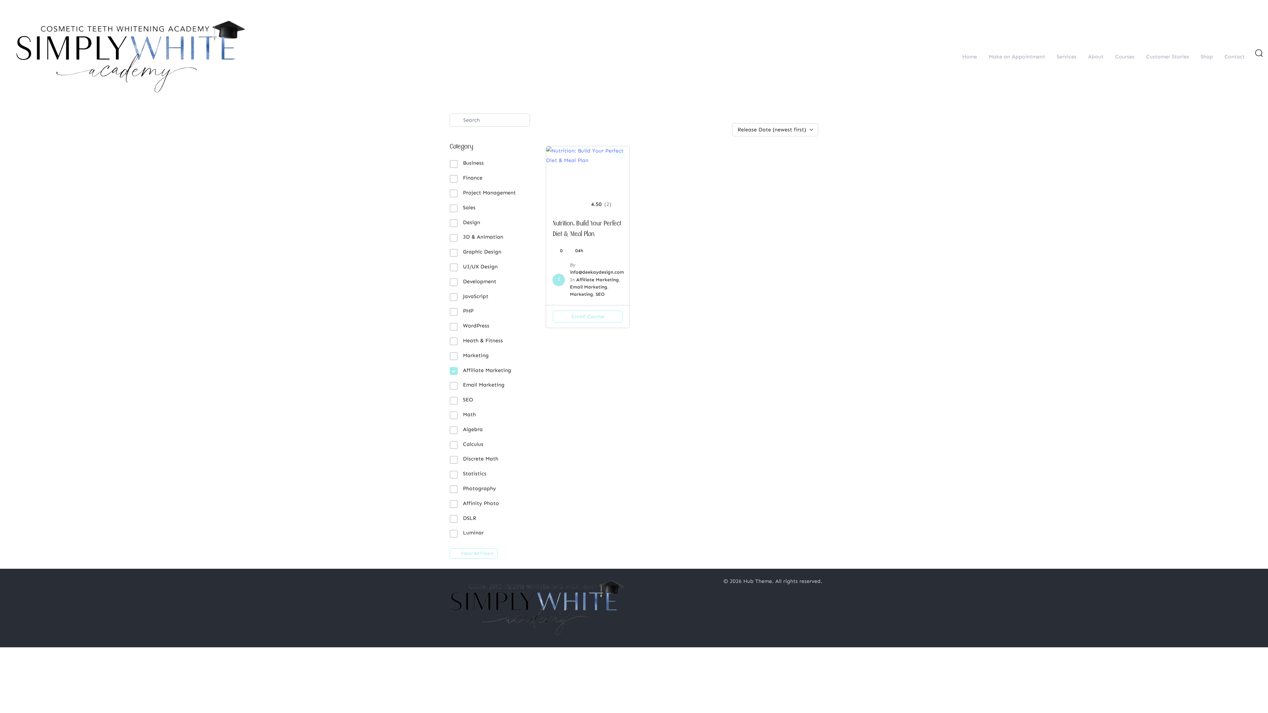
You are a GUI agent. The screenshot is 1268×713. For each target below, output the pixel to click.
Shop (1207, 56)
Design (471, 222)
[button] (1259, 53)
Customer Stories (1167, 56)
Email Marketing (484, 385)
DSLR (469, 518)
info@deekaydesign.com (597, 272)
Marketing (476, 355)
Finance (472, 178)
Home (969, 56)
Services (1066, 56)
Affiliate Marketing (487, 370)
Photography (479, 488)
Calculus (473, 444)
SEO (468, 399)
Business (473, 163)
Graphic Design (482, 252)
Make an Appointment (1017, 56)
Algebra (473, 429)
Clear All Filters (477, 553)
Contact (1234, 56)
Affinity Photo (481, 503)
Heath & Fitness (483, 340)
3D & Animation (483, 237)
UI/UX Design (480, 266)
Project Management (489, 192)
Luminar (473, 532)
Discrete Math (480, 459)
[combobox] (775, 118)
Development (479, 281)
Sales (469, 207)
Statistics (474, 473)
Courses (1125, 56)
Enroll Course (587, 316)
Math (469, 414)
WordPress (476, 326)
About (1096, 56)
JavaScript (475, 296)
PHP (468, 311)
